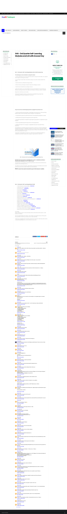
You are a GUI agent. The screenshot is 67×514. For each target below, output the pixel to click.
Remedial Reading (54, 175)
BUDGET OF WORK (24, 30)
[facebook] (64, 13)
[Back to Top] (64, 512)
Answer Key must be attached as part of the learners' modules (31, 168)
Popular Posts (53, 128)
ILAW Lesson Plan (54, 168)
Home (2, 13)
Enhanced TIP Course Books (55, 165)
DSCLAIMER (61, 128)
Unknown (18, 251)
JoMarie (18, 247)
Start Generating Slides (57, 79)
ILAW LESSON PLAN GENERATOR (42, 30)
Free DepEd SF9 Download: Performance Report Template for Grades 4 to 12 (59, 144)
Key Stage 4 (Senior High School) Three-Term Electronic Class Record (59, 153)
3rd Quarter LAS (21, 57)
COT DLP (53, 162)
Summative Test (54, 179)
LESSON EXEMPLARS (16, 30)
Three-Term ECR (8, 30)
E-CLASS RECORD (27, 13)
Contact (7, 13)
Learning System (15, 13)
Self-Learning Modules (55, 178)
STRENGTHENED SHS (45, 13)
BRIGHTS (11, 13)
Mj (17, 274)
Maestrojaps (18, 409)
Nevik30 (18, 503)
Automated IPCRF (6, 53)
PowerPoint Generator (53, 30)
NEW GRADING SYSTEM (39, 13)
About (5, 13)
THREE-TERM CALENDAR (21, 13)
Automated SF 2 (6, 54)
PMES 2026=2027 (51, 13)
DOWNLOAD (26, 187)
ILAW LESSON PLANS (32, 30)
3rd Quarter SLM (26, 57)
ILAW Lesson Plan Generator (55, 169)
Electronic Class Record (7, 57)
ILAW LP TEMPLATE (33, 13)
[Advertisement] (27, 6)
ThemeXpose (6, 512)
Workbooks (53, 182)
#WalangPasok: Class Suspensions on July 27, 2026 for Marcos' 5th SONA (59, 141)
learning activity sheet (7, 64)
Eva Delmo (18, 294)
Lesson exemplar (6, 60)
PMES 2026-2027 (5, 61)
